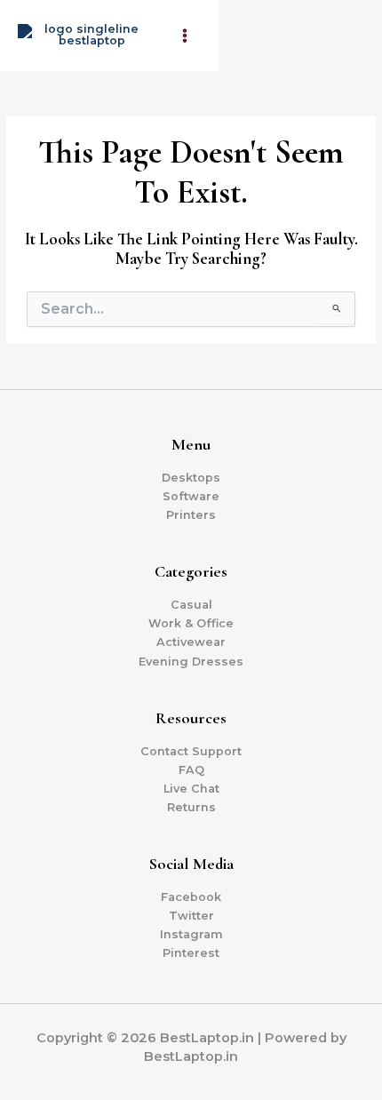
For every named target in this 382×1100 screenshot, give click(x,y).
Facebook (191, 897)
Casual (191, 604)
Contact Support (191, 751)
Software (191, 496)
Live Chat (191, 788)
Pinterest (191, 953)
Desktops (191, 477)
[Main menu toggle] (185, 36)
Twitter (191, 915)
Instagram (191, 934)
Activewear (191, 642)
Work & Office (191, 623)
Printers (191, 515)
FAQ (191, 770)
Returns (191, 807)
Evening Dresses (191, 661)
